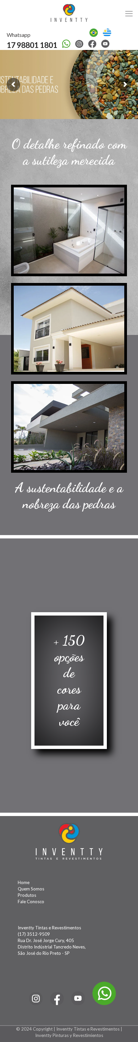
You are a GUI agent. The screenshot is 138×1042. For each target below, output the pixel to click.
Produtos (27, 895)
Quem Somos (31, 888)
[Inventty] (69, 13)
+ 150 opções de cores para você (69, 680)
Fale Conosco (31, 901)
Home (23, 882)
